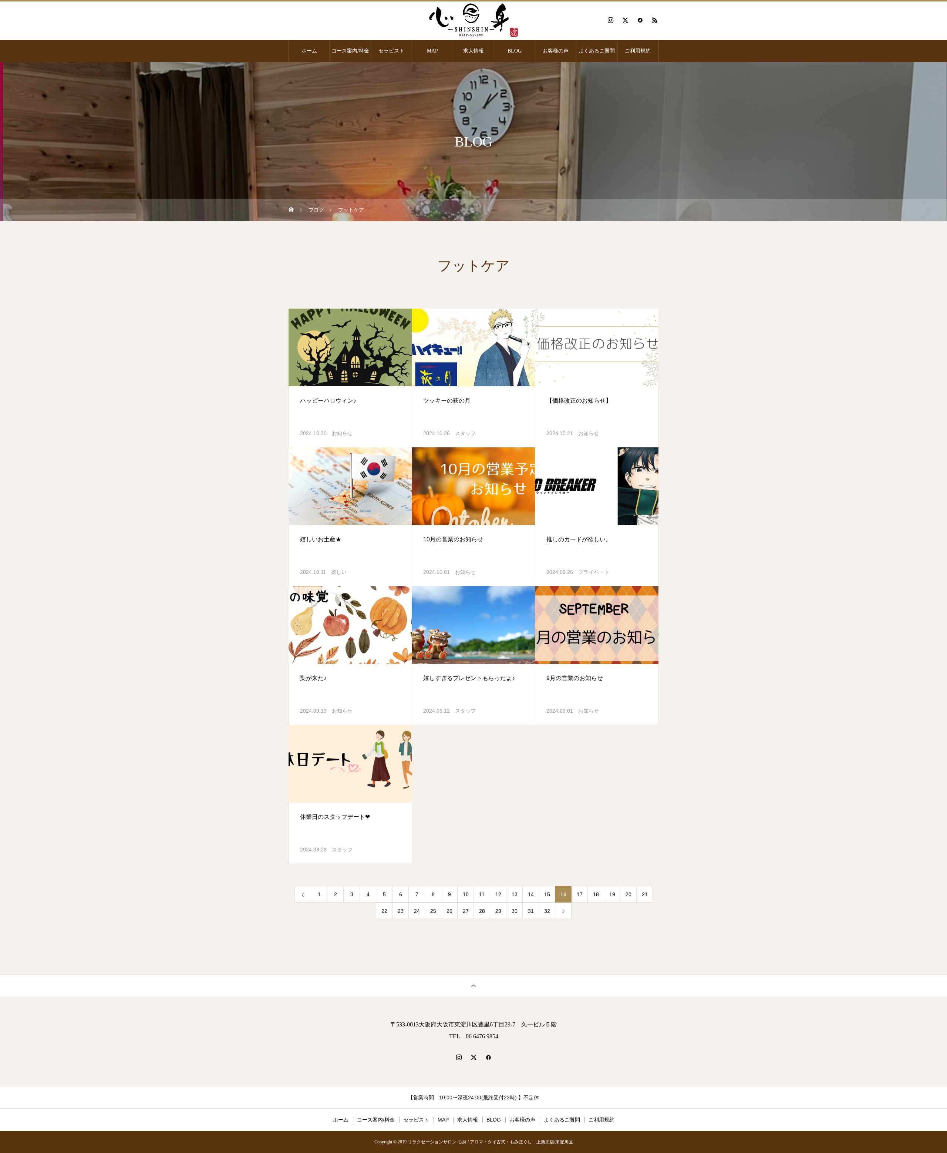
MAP (432, 51)
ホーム (309, 51)
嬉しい (339, 572)
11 (482, 894)
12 (498, 894)
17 (580, 894)
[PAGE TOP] (473, 985)
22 (384, 911)
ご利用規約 (638, 51)
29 (498, 911)
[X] (625, 20)
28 (482, 911)
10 (466, 894)
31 (531, 911)
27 (466, 911)
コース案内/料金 (350, 51)
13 (515, 894)
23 (401, 911)
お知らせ (342, 433)
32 (547, 911)
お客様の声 (556, 51)
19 (612, 894)
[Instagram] (610, 20)
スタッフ (465, 433)
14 (531, 894)
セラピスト (391, 51)
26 (449, 911)
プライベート (593, 572)
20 (628, 894)
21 (645, 894)
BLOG (515, 51)
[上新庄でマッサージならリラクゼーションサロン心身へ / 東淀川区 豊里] (473, 20)
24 (417, 911)
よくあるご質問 (597, 51)
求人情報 (473, 51)
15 (547, 894)
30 (515, 911)
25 (433, 911)
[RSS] (654, 20)
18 (596, 894)
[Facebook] (640, 20)
